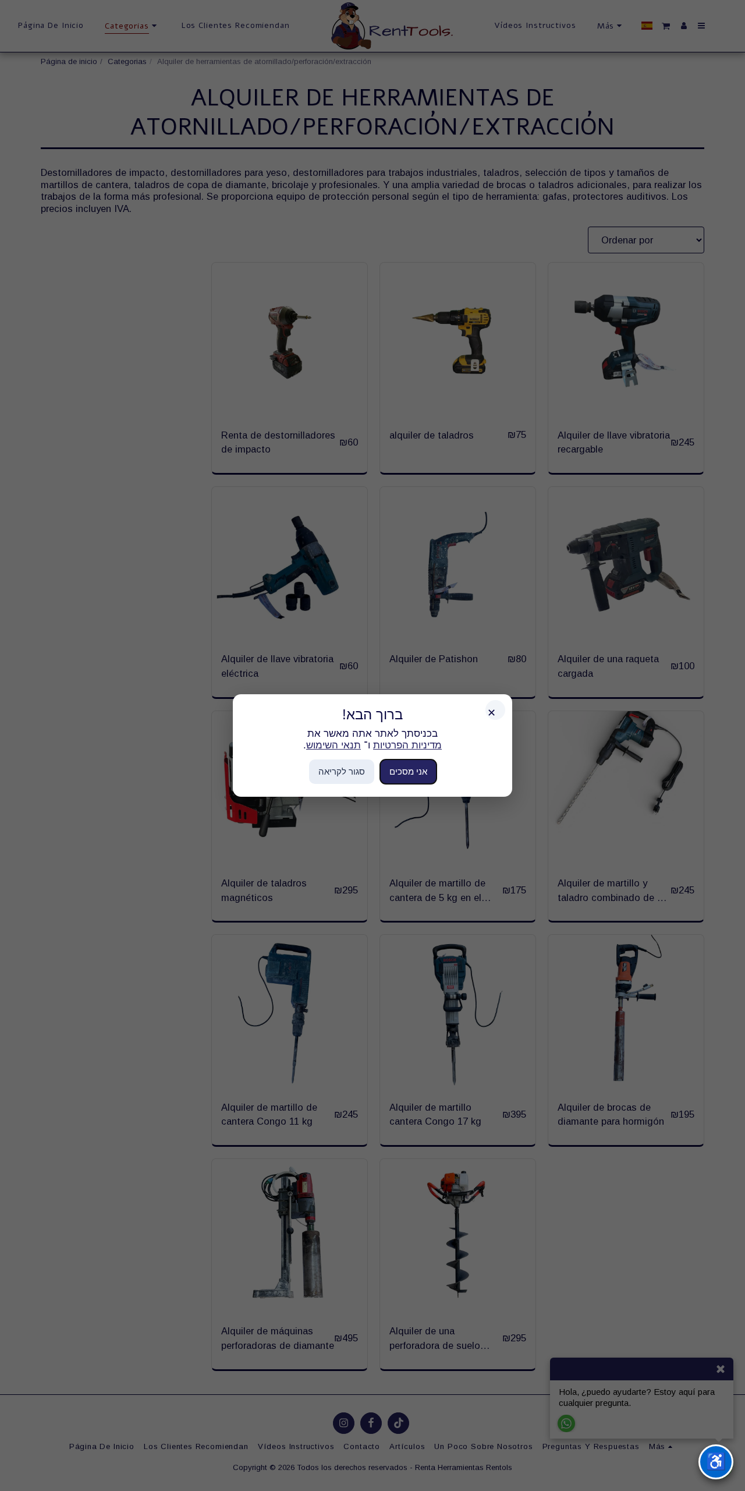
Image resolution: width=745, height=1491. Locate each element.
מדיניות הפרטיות (407, 745)
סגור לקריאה (341, 771)
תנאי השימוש (333, 745)
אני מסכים (408, 771)
